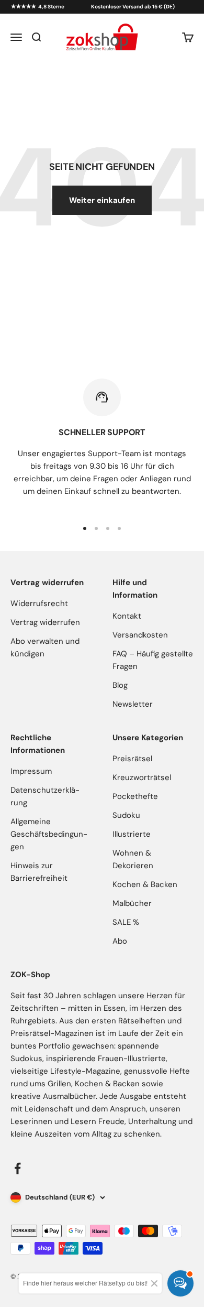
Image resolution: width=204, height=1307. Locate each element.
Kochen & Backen (144, 884)
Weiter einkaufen (102, 200)
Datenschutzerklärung (45, 796)
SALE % (125, 922)
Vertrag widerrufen (45, 622)
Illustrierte (131, 834)
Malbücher (132, 903)
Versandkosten (140, 635)
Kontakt (126, 616)
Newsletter (132, 704)
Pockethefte (135, 796)
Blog (120, 685)
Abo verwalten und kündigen (45, 647)
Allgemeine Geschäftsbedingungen (48, 834)
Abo (119, 941)
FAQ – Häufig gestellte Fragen (152, 660)
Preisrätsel (132, 758)
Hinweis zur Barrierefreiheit (38, 871)
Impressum (31, 771)
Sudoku (126, 815)
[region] (102, 444)
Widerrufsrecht (39, 603)
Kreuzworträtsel (141, 777)
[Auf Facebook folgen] (17, 1168)
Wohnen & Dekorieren (132, 859)
